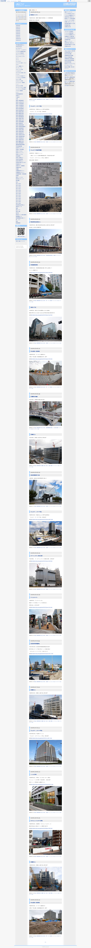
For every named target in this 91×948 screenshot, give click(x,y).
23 (16, 19)
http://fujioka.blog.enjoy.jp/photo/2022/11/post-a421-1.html (42, 653)
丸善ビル (17, 95)
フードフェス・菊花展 (20, 82)
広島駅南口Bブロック (20, 170)
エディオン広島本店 (20, 53)
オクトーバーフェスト (20, 54)
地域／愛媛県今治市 (20, 141)
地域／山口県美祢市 (20, 105)
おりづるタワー (19, 48)
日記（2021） (18, 195)
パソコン (17, 74)
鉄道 (17, 221)
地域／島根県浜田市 (20, 115)
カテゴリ (18, 43)
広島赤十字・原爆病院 (20, 165)
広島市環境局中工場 (35, 475)
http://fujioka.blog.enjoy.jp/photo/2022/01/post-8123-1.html (42, 784)
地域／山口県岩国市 (20, 103)
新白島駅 (17, 180)
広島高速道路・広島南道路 (21, 173)
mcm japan (67, 85)
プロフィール (19, 239)
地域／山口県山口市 (20, 102)
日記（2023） (18, 198)
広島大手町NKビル (19, 160)
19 (21, 17)
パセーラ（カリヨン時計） (70, 20)
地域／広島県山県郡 (20, 129)
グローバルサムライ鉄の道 (70, 50)
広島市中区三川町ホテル (69, 16)
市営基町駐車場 (34, 264)
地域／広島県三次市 (20, 120)
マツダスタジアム (71, 63)
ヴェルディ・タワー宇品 (36, 106)
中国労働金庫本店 (19, 93)
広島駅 (17, 169)
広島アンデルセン (19, 151)
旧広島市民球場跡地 (35, 643)
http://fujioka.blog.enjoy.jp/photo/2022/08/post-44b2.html (41, 828)
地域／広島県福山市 (20, 138)
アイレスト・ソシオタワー (21, 49)
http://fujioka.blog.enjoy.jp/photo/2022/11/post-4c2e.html (41, 607)
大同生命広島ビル (68, 52)
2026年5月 (18, 30)
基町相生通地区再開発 (20, 144)
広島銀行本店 (18, 167)
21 (24, 17)
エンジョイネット (14, 1)
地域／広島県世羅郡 (20, 121)
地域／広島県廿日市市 (20, 134)
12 (21, 16)
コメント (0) (58, 99)
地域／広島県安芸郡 (20, 124)
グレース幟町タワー (20, 66)
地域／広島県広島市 (20, 131)
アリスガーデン (34, 597)
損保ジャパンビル (19, 177)
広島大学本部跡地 (19, 159)
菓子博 (17, 213)
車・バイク (18, 219)
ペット (17, 84)
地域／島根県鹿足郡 (20, 116)
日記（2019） (18, 191)
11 (19, 16)
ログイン (8, 1)
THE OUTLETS (19, 46)
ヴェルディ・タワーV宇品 (36, 730)
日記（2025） (18, 201)
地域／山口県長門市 (20, 107)
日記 (17, 182)
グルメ (17, 64)
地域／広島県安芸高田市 (20, 126)
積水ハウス (18, 209)
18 (19, 17)
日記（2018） (18, 190)
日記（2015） (18, 185)
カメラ (17, 58)
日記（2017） (18, 188)
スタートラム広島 (19, 69)
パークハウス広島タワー (20, 76)
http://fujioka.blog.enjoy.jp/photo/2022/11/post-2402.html (41, 359)
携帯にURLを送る (21, 236)
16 (16, 17)
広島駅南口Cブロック (20, 172)
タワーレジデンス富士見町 (37, 555)
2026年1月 (18, 36)
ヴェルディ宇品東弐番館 (36, 150)
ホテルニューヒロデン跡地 (37, 820)
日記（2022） (18, 196)
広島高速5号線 (67, 25)
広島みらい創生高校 (20, 149)
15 (25, 16)
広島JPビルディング (20, 147)
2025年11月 (18, 40)
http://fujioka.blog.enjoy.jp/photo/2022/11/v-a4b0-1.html (41, 738)
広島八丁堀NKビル (19, 157)
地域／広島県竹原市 (20, 139)
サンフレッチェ (19, 67)
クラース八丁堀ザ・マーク (21, 62)
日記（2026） (18, 203)
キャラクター (18, 61)
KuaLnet (19, 1)
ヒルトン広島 (18, 79)
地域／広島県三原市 (20, 118)
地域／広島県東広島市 (20, 136)
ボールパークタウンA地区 (21, 87)
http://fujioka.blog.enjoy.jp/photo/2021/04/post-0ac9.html (41, 315)
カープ (17, 59)
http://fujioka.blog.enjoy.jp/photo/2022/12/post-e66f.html (41, 113)
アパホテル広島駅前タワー (70, 15)
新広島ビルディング (20, 178)
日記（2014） (18, 183)
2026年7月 (18, 27)
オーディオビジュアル (20, 56)
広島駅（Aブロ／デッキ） (70, 21)
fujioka (66, 53)
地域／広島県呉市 (19, 123)
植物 (17, 208)
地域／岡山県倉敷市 (20, 108)
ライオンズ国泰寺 (19, 90)
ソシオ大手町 (34, 774)
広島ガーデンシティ (20, 152)
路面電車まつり (19, 216)
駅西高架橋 (18, 222)
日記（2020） (18, 193)
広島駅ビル (33, 434)
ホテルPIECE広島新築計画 (70, 38)
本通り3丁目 (33, 307)
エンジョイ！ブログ (3, 1)
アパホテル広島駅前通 (69, 33)
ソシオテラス (18, 71)
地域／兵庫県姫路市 (20, 100)
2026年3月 (18, 33)
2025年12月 (18, 38)
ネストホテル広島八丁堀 (20, 72)
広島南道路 (70, 57)
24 (18, 19)
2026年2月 (18, 35)
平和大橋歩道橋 (19, 146)
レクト (17, 92)
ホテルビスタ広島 (19, 85)
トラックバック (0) (58, 213)
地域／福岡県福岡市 (20, 142)
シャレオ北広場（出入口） (70, 13)
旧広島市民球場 (71, 60)
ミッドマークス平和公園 (20, 89)
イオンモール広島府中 (69, 31)
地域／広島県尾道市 (20, 128)
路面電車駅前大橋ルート (20, 218)
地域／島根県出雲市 (20, 111)
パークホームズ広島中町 (20, 77)
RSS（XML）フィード (20, 241)
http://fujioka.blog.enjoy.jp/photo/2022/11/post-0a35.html (41, 561)
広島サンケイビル (19, 154)
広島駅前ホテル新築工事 (69, 36)
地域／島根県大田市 (20, 113)
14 (24, 16)
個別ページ (53, 99)
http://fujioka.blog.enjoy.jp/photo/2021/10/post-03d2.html (41, 272)
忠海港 (17, 175)
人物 (17, 98)
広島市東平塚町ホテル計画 (70, 23)
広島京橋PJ (18, 155)
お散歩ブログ (20, 4)
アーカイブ (18, 23)
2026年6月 (18, 28)
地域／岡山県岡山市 (20, 110)
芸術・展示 (18, 211)
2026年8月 (18, 25)
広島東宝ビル (18, 164)
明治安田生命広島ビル (20, 204)
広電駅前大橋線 (34, 396)
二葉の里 (17, 97)
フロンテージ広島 (19, 80)
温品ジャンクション (68, 12)
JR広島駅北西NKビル (20, 44)
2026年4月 (18, 32)
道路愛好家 (67, 55)
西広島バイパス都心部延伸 (21, 214)
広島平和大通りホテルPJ (21, 162)
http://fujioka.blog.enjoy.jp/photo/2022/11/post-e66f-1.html (42, 519)
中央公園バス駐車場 (35, 351)
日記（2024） (18, 200)
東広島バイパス (19, 206)
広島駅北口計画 (68, 26)
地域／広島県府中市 (20, 133)
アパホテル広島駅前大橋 (20, 51)
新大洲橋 (69, 53)
